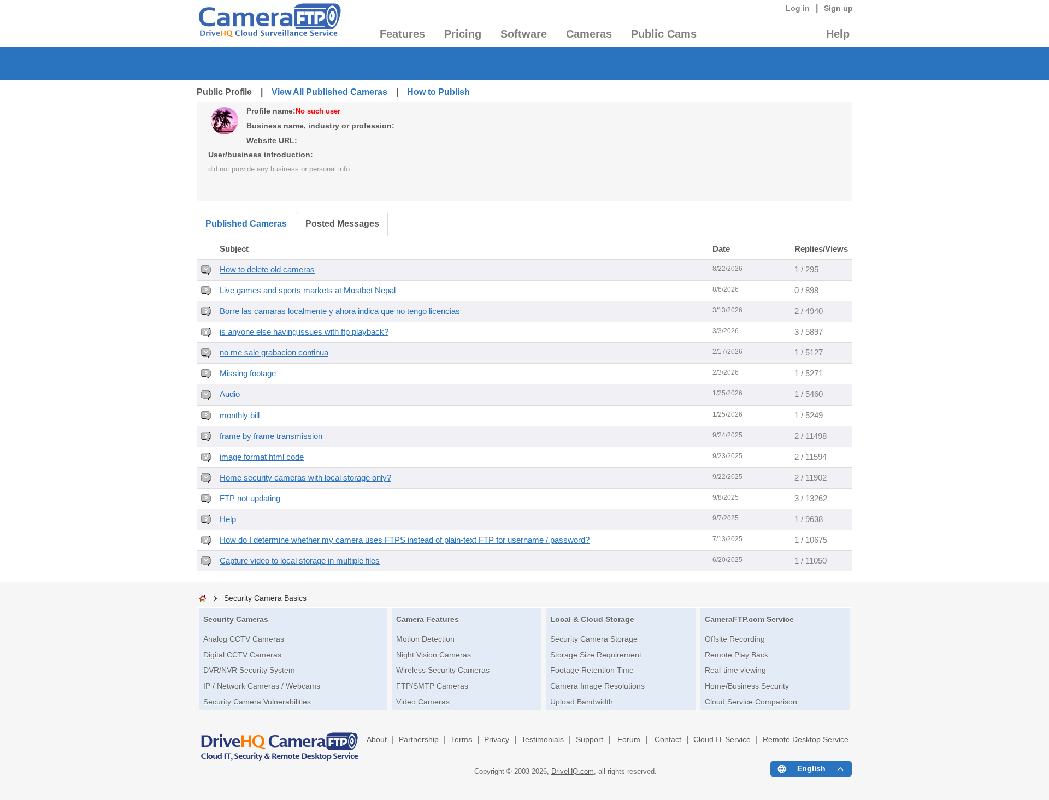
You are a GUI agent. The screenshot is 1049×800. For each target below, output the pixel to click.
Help (838, 34)
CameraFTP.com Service (749, 619)
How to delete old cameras (267, 269)
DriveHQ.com (572, 771)
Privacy (496, 740)
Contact (668, 740)
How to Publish (438, 92)
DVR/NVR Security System (249, 670)
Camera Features (427, 619)
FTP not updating (250, 498)
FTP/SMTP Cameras (432, 686)
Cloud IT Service (722, 740)
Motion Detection (425, 639)
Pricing (462, 34)
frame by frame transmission (271, 436)
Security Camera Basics (265, 598)
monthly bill (240, 415)
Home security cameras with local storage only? (305, 477)
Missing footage (248, 373)
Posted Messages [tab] (342, 223)
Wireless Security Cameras (443, 670)
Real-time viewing (735, 670)
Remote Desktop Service (805, 740)
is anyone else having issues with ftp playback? (304, 332)
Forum (628, 740)
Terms (461, 740)
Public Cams (664, 34)
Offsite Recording (735, 639)
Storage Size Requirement (595, 654)
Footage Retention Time (592, 670)
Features (402, 34)
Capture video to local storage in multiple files (300, 560)
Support (589, 740)
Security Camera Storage (594, 639)
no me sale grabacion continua (274, 352)
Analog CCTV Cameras (243, 639)
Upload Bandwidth (581, 701)
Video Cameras (423, 701)
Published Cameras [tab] (246, 223)
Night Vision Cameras (433, 654)
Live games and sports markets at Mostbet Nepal (308, 290)
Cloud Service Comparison (751, 701)
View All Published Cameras (329, 92)
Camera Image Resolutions (597, 686)
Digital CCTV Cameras (242, 654)
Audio (230, 394)
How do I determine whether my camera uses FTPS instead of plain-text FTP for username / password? (405, 540)
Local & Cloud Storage (592, 619)
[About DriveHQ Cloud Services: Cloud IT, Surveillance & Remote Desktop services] (279, 741)
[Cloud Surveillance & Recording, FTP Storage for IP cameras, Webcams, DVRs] (269, 23)
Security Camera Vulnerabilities (257, 701)
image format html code (262, 457)
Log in (798, 8)
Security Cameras (235, 619)
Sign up (838, 8)
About (377, 740)
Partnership (419, 740)
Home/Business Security (747, 686)
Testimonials (542, 740)
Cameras (589, 34)
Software (523, 34)
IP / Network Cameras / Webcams (261, 686)
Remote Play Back (736, 654)
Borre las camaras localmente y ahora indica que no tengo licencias (340, 311)
